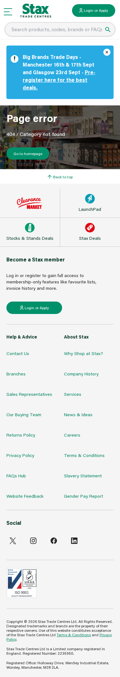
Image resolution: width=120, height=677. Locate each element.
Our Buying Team (23, 414)
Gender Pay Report (83, 496)
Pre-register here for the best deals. (59, 80)
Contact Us (17, 353)
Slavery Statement (83, 476)
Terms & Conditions (84, 455)
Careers (72, 435)
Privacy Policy (20, 455)
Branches (16, 374)
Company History (81, 374)
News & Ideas (78, 414)
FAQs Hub (16, 476)
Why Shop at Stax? (83, 353)
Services (72, 394)
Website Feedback (25, 496)
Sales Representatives (29, 394)
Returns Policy (20, 435)
